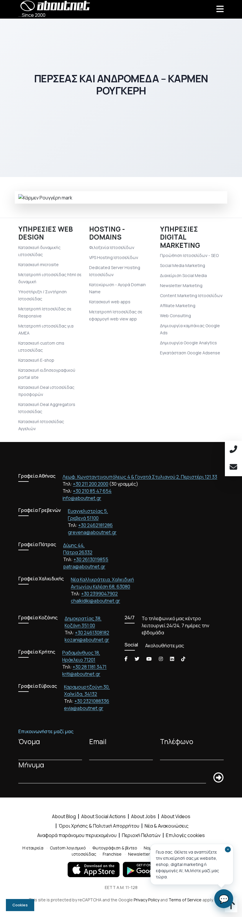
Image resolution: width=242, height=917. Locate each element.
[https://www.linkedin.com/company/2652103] (172, 659)
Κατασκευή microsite (38, 264)
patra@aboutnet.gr (84, 566)
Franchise (112, 854)
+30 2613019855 (90, 559)
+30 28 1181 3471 (90, 667)
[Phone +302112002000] (233, 449)
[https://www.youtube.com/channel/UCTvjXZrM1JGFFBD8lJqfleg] (149, 659)
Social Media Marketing (182, 265)
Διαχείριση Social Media (183, 275)
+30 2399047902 (99, 593)
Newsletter (139, 854)
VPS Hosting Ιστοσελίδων (113, 257)
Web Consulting (175, 315)
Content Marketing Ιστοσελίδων (191, 295)
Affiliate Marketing (177, 305)
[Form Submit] (218, 777)
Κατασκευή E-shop (36, 360)
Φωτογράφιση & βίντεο (114, 848)
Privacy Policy (146, 900)
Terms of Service (185, 900)
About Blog (64, 816)
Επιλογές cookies (185, 835)
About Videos (175, 816)
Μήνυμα (31, 764)
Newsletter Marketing (181, 285)
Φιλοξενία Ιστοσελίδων (111, 247)
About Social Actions (103, 816)
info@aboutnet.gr (82, 498)
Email (98, 741)
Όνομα (29, 741)
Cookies (20, 905)
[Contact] (233, 467)
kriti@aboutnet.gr (81, 674)
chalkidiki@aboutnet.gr (95, 600)
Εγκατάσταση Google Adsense (190, 353)
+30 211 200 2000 (90, 484)
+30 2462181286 (95, 525)
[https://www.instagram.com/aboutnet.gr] (161, 659)
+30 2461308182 (92, 632)
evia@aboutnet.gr (83, 708)
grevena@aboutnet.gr (92, 532)
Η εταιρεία (32, 848)
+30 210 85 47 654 (92, 491)
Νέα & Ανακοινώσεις (167, 826)
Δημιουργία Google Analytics (188, 342)
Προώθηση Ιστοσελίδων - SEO (189, 255)
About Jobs (143, 816)
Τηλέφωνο (176, 741)
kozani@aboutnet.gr (87, 639)
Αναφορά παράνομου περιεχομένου (77, 835)
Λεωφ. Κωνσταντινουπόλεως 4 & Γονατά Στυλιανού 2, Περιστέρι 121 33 (140, 477)
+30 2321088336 (91, 701)
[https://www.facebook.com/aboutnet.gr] (126, 659)
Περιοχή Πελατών (141, 835)
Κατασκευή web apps (109, 301)
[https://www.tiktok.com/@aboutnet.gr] (183, 659)
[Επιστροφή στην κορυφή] (231, 907)
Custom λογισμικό (68, 848)
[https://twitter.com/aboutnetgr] (137, 659)
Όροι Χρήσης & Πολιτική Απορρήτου (99, 826)
